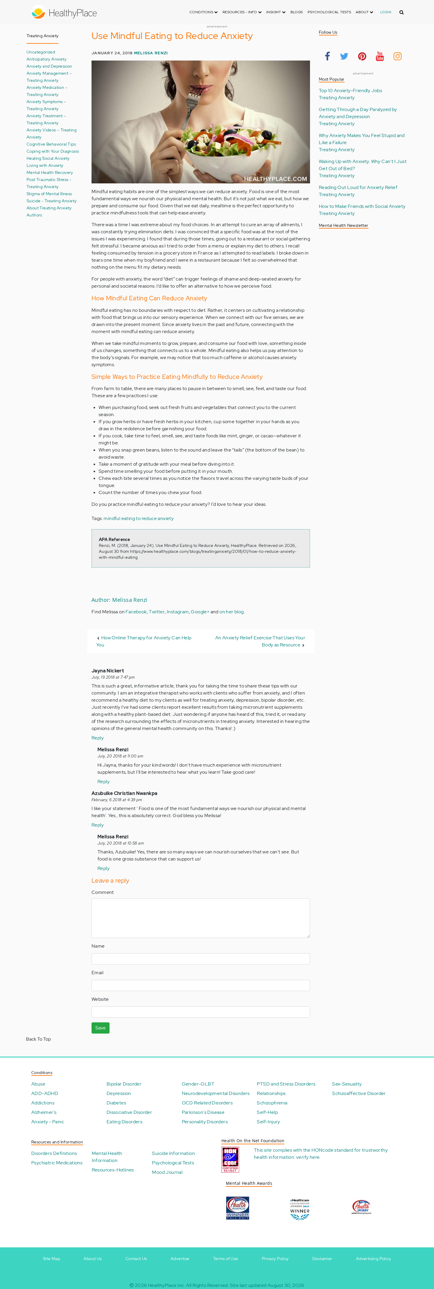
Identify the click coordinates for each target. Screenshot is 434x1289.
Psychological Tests (329, 12)
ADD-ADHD (44, 1093)
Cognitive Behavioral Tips (51, 144)
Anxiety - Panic (47, 1122)
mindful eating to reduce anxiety (139, 518)
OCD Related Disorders (207, 1103)
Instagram (178, 612)
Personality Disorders (205, 1122)
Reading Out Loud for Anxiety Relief (358, 187)
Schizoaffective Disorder (359, 1093)
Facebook (136, 612)
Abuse (38, 1084)
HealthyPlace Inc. (166, 1285)
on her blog (231, 612)
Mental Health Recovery (50, 172)
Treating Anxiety (337, 97)
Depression (119, 1093)
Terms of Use (225, 1258)
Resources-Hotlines (113, 1170)
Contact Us (136, 1258)
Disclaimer (322, 1258)
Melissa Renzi (151, 53)
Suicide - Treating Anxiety (51, 200)
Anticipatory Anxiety (46, 59)
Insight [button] (274, 12)
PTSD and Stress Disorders (286, 1084)
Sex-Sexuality (347, 1084)
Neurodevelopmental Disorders (216, 1093)
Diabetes (116, 1103)
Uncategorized (41, 52)
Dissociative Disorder (129, 1112)
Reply (98, 738)
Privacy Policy (275, 1258)
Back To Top (38, 1039)
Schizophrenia (272, 1103)
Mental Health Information (107, 1156)
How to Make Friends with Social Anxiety (362, 206)
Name (98, 946)
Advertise (180, 1258)
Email (97, 972)
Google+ (200, 612)
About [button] (362, 12)
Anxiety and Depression (49, 66)
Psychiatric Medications (56, 1163)
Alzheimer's (43, 1112)
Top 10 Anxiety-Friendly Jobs (350, 90)
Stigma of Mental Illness (49, 193)
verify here (307, 1157)
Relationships (271, 1093)
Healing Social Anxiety (48, 158)
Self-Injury (268, 1122)
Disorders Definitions (54, 1153)
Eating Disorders (124, 1122)
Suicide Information (173, 1153)
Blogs (297, 12)
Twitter (157, 612)
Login (385, 12)
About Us (93, 1258)
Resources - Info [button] (240, 12)
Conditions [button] (202, 12)
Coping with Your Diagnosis (53, 151)
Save (100, 1028)
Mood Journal (167, 1172)
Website (100, 999)
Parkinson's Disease (203, 1112)
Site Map (51, 1258)
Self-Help (267, 1112)
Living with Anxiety (45, 165)
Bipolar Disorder (124, 1084)
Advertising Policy (373, 1258)
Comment (103, 892)
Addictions (42, 1103)
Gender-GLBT (198, 1084)
